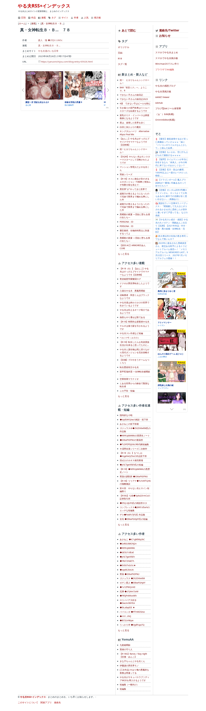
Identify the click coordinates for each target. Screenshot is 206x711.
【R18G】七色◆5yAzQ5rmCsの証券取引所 (135, 497)
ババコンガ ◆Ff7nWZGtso (132, 612)
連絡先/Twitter (168, 30)
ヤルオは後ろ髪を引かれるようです (134, 327)
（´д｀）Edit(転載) (164, 114)
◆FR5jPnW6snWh (128, 595)
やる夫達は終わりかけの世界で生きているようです (134, 304)
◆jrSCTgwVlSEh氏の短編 (131, 464)
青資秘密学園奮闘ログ (130, 279)
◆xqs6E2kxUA (127, 569)
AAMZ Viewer (162, 97)
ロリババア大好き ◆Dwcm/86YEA (128, 601)
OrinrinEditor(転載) (165, 119)
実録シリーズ (126, 174)
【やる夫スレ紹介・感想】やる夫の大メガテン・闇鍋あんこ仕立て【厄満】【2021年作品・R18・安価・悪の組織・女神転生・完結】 (171, 225)
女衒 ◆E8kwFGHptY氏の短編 (133, 519)
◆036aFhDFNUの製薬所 (131, 440)
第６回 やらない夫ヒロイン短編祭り (134, 490)
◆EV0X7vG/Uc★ (128, 565)
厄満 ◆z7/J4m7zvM (129, 591)
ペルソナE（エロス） (130, 337)
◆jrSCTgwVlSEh (127, 556)
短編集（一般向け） (129, 684)
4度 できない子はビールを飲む (135, 103)
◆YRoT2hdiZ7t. (127, 561)
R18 (120, 58)
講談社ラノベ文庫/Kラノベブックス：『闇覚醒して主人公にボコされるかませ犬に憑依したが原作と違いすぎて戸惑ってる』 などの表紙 (171, 209)
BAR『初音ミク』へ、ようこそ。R (133, 89)
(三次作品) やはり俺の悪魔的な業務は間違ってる (134, 671)
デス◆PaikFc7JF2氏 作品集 (132, 514)
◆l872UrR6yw (126, 620)
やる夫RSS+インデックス (44, 6)
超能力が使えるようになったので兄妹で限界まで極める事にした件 (134, 196)
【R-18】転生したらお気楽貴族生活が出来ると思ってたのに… (134, 343)
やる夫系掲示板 (163, 91)
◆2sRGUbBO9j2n (128, 543)
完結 (120, 52)
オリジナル (123, 47)
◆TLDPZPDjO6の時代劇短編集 (134, 444)
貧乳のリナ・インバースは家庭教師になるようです (134, 117)
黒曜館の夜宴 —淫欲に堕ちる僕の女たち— (135, 216)
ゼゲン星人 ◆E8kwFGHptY (132, 582)
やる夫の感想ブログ (165, 85)
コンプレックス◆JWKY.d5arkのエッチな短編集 (135, 509)
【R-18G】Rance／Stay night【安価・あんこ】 (133, 655)
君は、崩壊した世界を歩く (132, 122)
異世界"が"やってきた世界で (133, 189)
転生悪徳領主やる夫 (129, 367)
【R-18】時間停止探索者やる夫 (134, 321)
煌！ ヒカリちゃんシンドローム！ (134, 81)
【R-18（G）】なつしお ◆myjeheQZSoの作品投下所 (133, 454)
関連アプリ (46, 702)
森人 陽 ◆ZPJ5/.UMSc (50, 40)
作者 (75, 17)
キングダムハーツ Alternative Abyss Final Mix (134, 133)
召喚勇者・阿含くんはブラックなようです (134, 297)
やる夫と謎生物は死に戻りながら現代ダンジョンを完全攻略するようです (134, 352)
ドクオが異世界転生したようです (134, 285)
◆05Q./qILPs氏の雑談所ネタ (133, 503)
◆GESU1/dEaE (127, 552)
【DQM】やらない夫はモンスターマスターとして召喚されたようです (135, 159)
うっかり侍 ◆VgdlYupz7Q (132, 624)
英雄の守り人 (126, 649)
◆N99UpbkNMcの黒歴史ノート (135, 435)
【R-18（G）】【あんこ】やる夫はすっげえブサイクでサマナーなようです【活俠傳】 (134, 271)
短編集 (123, 689)
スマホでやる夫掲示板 (166, 58)
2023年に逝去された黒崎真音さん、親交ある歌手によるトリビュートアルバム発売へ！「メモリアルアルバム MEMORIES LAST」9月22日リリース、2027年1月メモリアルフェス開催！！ (171, 251)
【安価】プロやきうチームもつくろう (134, 361)
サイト (64, 17)
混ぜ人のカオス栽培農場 (131, 460)
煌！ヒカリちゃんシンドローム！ (133, 151)
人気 (86, 17)
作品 (33, 17)
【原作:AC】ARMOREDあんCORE (133, 247)
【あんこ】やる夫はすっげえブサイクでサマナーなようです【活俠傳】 (134, 141)
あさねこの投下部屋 (129, 424)
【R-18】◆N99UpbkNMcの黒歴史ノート (135, 470)
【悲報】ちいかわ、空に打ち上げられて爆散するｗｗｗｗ (171, 153)
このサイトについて (28, 702)
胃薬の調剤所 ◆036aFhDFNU (134, 476)
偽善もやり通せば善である (132, 317)
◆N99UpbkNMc (127, 548)
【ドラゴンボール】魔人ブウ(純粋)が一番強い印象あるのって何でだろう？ (170, 182)
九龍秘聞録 (125, 645)
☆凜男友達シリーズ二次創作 (133, 448)
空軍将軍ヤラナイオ (129, 379)
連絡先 (57, 702)
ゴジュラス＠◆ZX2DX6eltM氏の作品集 (135, 430)
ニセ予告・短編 (127, 390)
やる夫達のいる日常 (48, 50)
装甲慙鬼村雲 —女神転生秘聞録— (135, 373)
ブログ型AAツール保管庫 (168, 108)
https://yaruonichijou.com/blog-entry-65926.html (67, 61)
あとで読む (129, 30)
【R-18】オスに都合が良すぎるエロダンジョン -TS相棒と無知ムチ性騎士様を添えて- (135, 181)
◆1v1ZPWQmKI (127, 587)
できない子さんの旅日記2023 (134, 99)
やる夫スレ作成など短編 (131, 333)
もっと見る (123, 253)
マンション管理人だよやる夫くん (134, 168)
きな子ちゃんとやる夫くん (132, 661)
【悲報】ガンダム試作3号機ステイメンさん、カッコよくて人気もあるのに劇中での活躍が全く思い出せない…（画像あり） (171, 195)
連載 (43, 17)
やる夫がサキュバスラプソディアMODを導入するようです (134, 679)
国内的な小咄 (126, 415)
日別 (23, 17)
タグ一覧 (122, 63)
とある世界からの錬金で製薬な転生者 (134, 385)
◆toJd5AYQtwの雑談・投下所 (134, 419)
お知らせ (165, 35)
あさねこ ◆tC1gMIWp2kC (132, 539)
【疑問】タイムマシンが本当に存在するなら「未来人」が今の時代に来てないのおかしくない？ (171, 162)
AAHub (159, 102)
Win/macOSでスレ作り (167, 63)
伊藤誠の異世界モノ (129, 665)
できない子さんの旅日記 (131, 95)
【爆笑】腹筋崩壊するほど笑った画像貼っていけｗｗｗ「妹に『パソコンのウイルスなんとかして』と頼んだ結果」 (171, 143)
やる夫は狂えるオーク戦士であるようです (134, 311)
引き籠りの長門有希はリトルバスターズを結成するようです (134, 109)
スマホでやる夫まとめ (166, 52)
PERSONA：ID (126, 221)
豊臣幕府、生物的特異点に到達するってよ (134, 232)
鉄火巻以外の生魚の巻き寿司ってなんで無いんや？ (171, 237)
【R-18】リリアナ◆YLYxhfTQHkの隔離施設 (135, 482)
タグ (53, 17)
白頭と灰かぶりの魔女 (130, 127)
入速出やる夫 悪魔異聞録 (132, 290)
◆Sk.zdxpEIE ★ (127, 607)
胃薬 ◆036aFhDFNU (129, 574)
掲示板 (97, 17)
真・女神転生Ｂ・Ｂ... (49, 45)
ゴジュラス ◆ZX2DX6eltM (132, 578)
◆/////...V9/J (125, 616)
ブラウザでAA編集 (164, 69)
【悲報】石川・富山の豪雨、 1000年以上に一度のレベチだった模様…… (171, 172)
